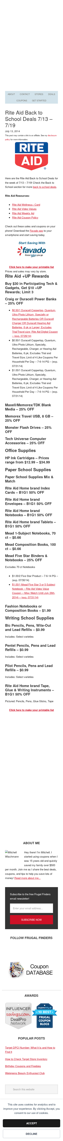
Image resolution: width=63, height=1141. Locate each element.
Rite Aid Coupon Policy (25, 217)
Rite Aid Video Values (24, 209)
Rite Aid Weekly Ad (23, 213)
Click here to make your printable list (31, 267)
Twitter (20, 949)
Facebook (9, 949)
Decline (31, 1134)
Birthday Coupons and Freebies (23, 1066)
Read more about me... (27, 878)
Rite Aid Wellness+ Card (26, 204)
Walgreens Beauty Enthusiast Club (25, 1073)
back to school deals (44, 187)
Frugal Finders (31, 17)
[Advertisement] (31, 56)
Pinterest (30, 949)
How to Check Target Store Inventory (26, 1059)
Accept (31, 1123)
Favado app (36, 230)
